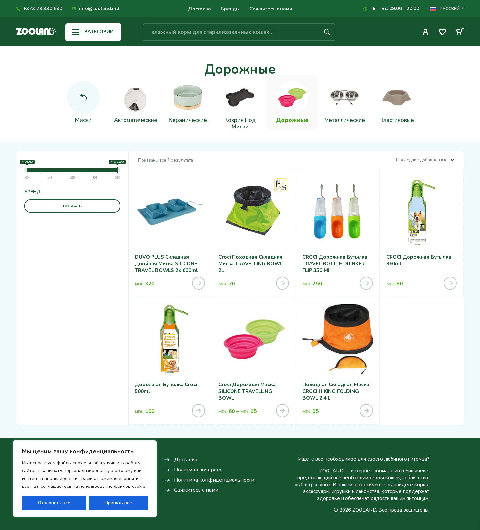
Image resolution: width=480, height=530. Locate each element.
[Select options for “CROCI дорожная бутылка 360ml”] (450, 283)
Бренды (230, 9)
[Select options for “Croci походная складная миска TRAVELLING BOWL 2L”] (282, 283)
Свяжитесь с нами (270, 9)
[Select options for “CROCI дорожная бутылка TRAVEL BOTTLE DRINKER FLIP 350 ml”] (366, 283)
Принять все (118, 503)
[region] (85, 478)
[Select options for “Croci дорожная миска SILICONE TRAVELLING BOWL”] (282, 410)
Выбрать (72, 206)
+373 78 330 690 (42, 8)
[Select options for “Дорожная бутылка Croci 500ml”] (198, 410)
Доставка (199, 9)
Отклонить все (54, 503)
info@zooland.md (99, 8)
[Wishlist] (442, 33)
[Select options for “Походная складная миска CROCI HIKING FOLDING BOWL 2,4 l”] (366, 410)
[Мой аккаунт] (426, 32)
